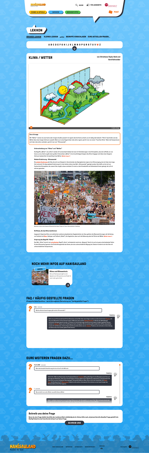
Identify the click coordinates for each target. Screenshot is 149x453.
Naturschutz (65, 382)
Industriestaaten (88, 320)
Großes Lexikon (33, 37)
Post (116, 12)
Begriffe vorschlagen (76, 37)
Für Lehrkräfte (95, 5)
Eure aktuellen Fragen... (99, 37)
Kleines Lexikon (51, 37)
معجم (62, 37)
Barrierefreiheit (90, 446)
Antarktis (80, 376)
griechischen (55, 242)
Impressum (69, 446)
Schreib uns (74, 423)
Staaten (108, 318)
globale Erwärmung (41, 162)
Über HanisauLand (57, 446)
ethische (88, 325)
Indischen (56, 324)
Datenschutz (78, 446)
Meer (45, 236)
